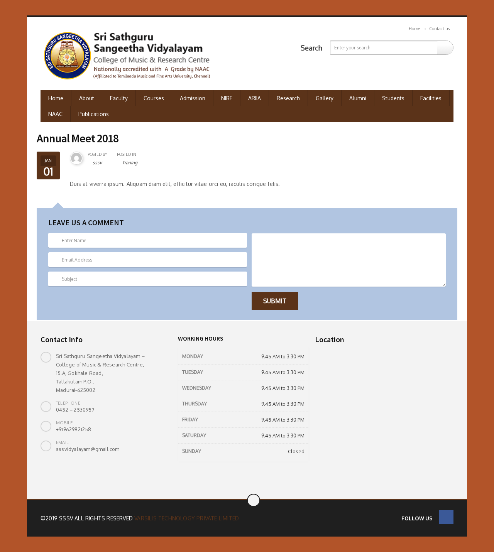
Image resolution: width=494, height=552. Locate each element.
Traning (129, 162)
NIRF (226, 98)
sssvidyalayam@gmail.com (88, 449)
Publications (93, 114)
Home (414, 28)
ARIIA (254, 98)
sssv (97, 162)
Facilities (431, 98)
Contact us (439, 28)
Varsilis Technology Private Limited (186, 518)
